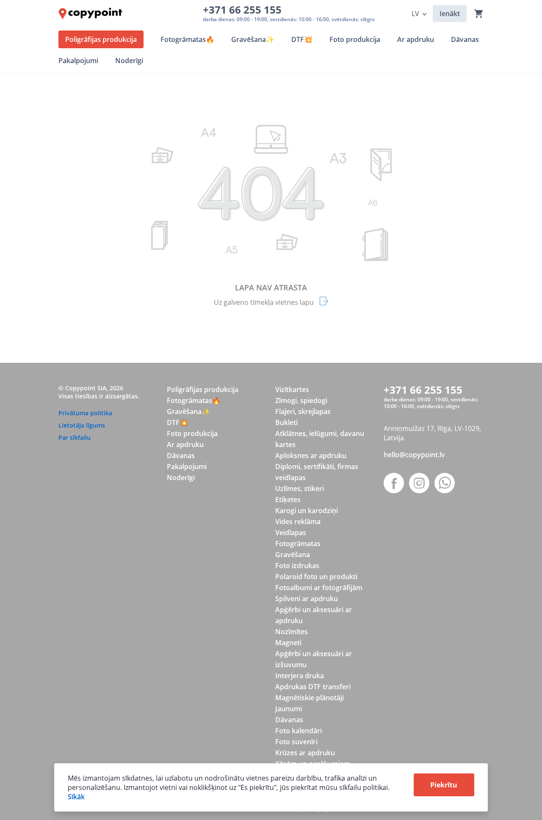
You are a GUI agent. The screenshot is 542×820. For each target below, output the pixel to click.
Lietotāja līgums (81, 425)
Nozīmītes (291, 631)
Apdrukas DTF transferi (313, 686)
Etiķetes (288, 499)
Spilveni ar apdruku (306, 598)
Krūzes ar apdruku (305, 752)
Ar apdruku (185, 444)
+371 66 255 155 (245, 10)
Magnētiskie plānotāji (309, 697)
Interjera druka (299, 675)
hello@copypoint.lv (414, 454)
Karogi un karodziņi (306, 510)
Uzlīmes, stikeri (299, 488)
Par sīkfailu (74, 437)
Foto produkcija (192, 433)
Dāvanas (181, 455)
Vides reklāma (298, 521)
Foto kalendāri (298, 730)
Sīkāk (76, 796)
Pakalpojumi (187, 466)
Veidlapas (290, 532)
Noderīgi (181, 477)
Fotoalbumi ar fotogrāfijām (318, 587)
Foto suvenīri (296, 741)
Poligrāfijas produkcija (202, 389)
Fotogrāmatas (298, 543)
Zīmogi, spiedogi (301, 400)
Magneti (288, 642)
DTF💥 (177, 422)
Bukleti (286, 422)
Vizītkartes (292, 389)
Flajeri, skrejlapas (303, 411)
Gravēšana (292, 554)
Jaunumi (288, 708)
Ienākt (450, 13)
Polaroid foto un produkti (316, 576)
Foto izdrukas (297, 565)
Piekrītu (443, 785)
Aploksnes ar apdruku (310, 455)
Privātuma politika (85, 413)
